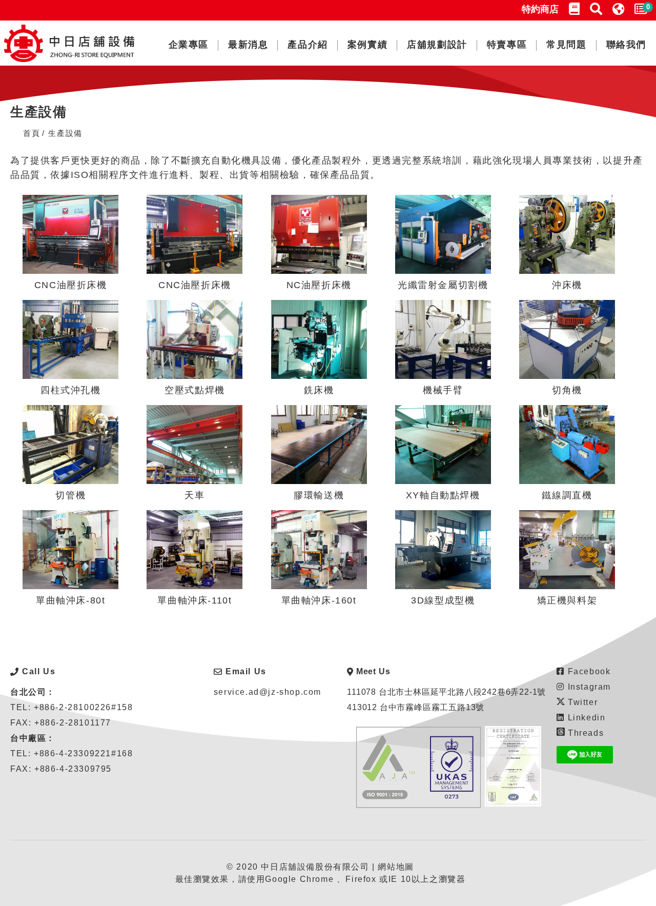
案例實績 (367, 45)
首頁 (31, 133)
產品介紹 (307, 45)
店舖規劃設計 (437, 45)
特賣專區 (507, 45)
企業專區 (189, 45)
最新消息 (248, 45)
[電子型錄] (574, 9)
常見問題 (566, 45)
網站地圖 (396, 866)
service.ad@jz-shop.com (267, 692)
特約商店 (540, 9)
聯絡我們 (626, 45)
